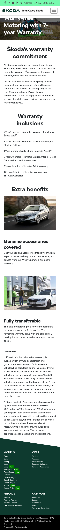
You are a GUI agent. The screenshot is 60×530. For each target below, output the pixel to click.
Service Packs (37, 462)
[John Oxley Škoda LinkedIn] (18, 2)
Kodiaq (6, 485)
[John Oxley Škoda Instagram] (10, 2)
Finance (7, 497)
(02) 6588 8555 (46, 2)
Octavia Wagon (10, 477)
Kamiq (6, 462)
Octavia (7, 475)
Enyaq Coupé (9, 472)
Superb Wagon (9, 483)
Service (35, 456)
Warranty (35, 459)
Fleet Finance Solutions (13, 505)
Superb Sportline (10, 480)
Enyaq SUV (8, 469)
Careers (35, 500)
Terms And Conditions (40, 508)
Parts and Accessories (40, 467)
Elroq (6, 467)
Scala (6, 459)
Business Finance (10, 503)
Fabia (6, 456)
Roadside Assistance (40, 464)
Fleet (34, 505)
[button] (54, 11)
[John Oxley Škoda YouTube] (14, 2)
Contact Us (36, 503)
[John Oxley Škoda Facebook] (6, 2)
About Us (36, 497)
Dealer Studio (21, 527)
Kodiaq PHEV (9, 488)
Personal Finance (10, 500)
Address (28, 2)
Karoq (6, 464)
